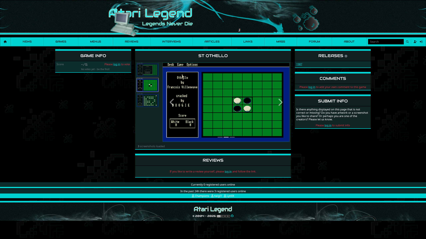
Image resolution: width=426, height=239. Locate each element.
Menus (95, 41)
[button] (172, 102)
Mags (280, 41)
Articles (212, 41)
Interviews (171, 41)
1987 (299, 64)
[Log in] (421, 42)
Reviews (131, 41)
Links (247, 41)
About (349, 41)
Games (60, 41)
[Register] (414, 42)
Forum (314, 41)
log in (116, 64)
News (27, 41)
